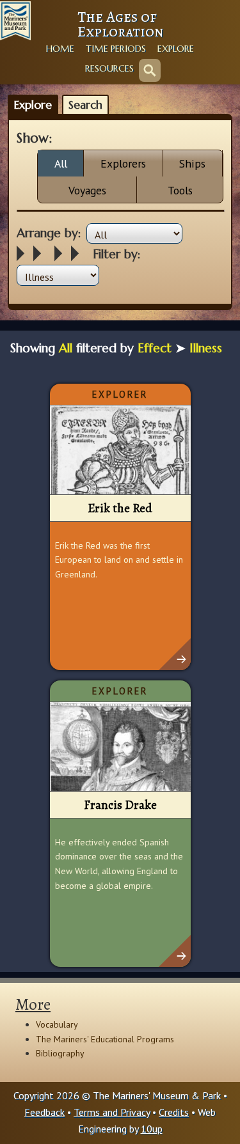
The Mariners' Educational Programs (105, 1039)
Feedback (44, 1112)
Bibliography (60, 1053)
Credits (174, 1112)
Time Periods (116, 48)
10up (152, 1128)
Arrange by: (49, 232)
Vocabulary (57, 1024)
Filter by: (117, 254)
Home (60, 48)
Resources (109, 68)
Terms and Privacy (112, 1112)
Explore (175, 48)
